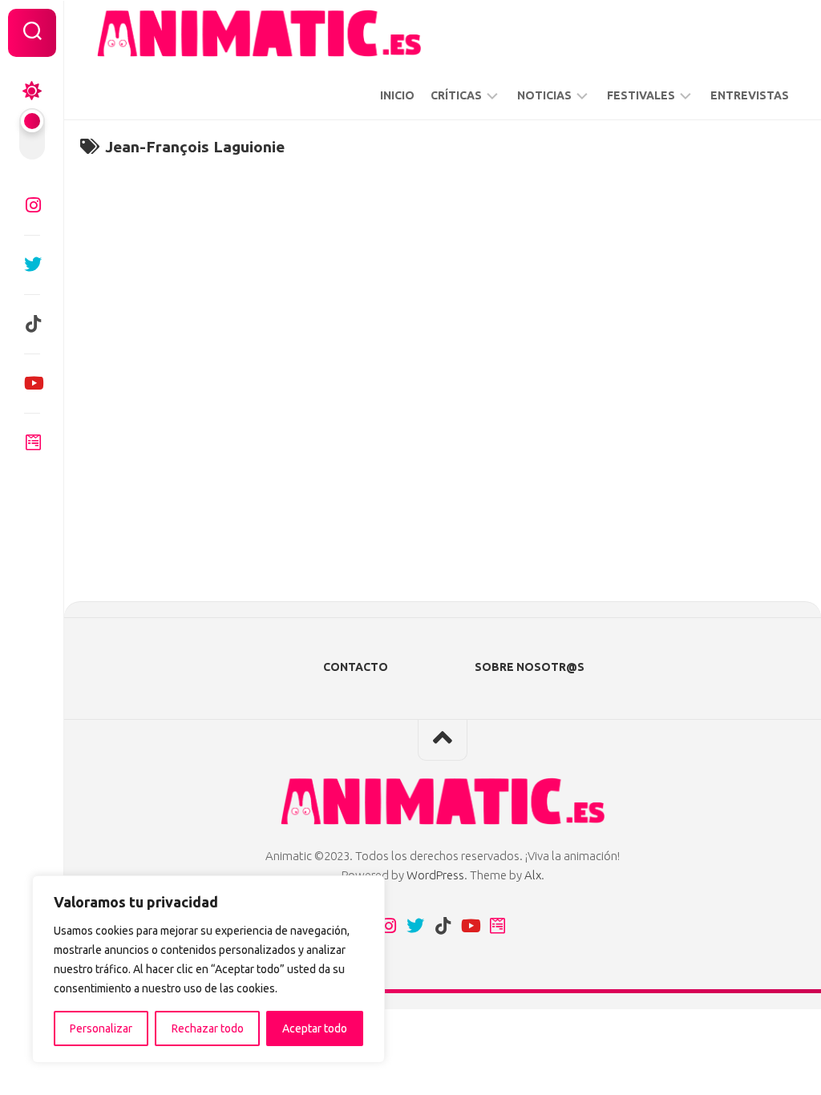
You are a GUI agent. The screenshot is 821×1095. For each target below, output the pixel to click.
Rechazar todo (208, 1028)
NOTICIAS (544, 95)
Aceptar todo (314, 1028)
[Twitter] (32, 264)
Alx (532, 875)
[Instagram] (32, 205)
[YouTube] (32, 383)
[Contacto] (32, 442)
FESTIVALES (641, 95)
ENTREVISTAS (749, 95)
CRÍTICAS (456, 95)
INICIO (397, 95)
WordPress (435, 875)
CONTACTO (355, 667)
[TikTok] (32, 323)
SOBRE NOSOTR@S (529, 667)
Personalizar (101, 1028)
